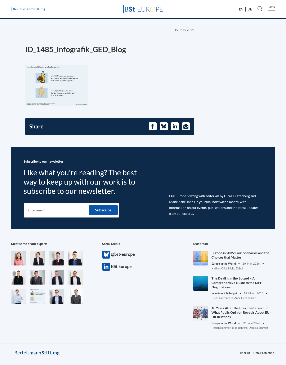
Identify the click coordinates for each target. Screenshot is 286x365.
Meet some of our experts (29, 244)
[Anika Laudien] (37, 258)
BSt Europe (106, 267)
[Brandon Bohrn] (75, 296)
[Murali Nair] (37, 277)
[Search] (260, 8)
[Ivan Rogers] (37, 296)
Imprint (245, 352)
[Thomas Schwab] (75, 258)
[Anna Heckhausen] (18, 277)
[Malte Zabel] (56, 277)
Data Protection (263, 352)
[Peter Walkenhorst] (56, 258)
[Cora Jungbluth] (18, 296)
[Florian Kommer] (56, 296)
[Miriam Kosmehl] (18, 258)
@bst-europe (106, 255)
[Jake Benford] (75, 277)
